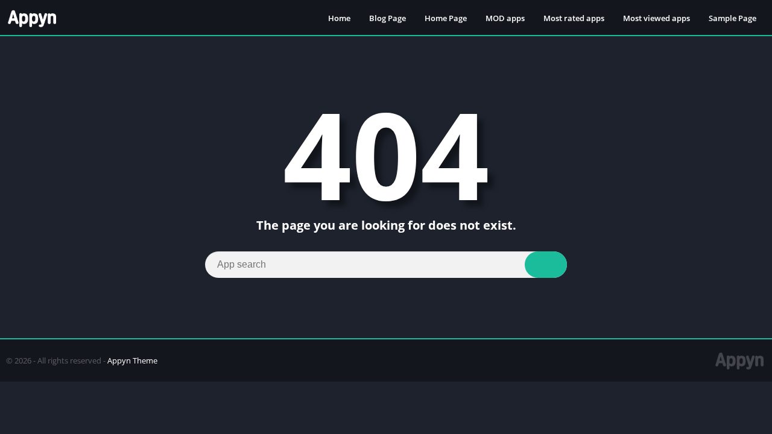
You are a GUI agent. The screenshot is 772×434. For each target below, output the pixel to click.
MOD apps (505, 18)
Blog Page (387, 18)
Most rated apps (573, 18)
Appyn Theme (132, 360)
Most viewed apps (656, 18)
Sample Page (732, 18)
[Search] (546, 264)
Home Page (446, 18)
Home (339, 18)
